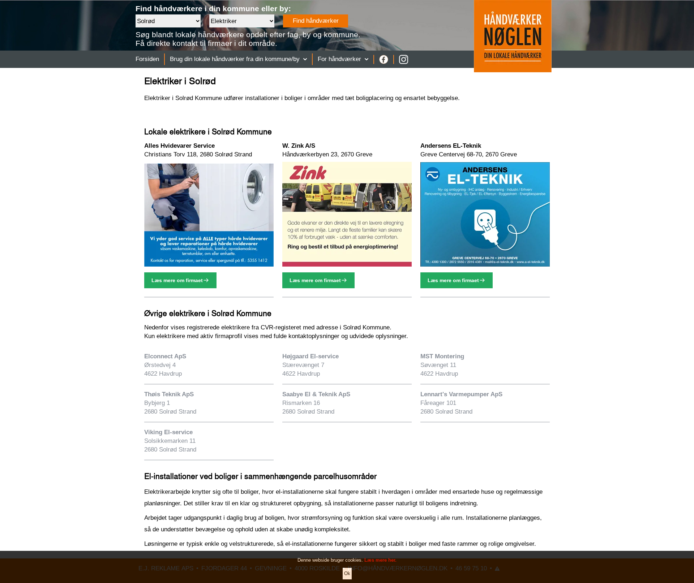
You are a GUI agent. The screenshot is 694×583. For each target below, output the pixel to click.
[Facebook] (383, 59)
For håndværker (339, 59)
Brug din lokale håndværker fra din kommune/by (235, 59)
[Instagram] (403, 59)
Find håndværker (316, 20)
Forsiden (147, 59)
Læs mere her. (380, 560)
